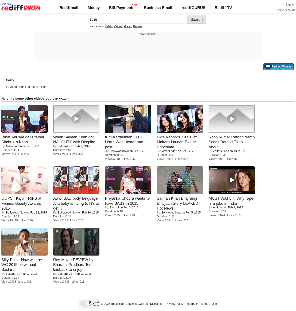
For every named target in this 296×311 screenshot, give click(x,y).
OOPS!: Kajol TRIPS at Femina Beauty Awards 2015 (21, 203)
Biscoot (114, 207)
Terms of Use (208, 304)
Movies (128, 26)
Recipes (137, 26)
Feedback (192, 304)
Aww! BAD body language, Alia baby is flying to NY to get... (76, 203)
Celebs (109, 26)
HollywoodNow (119, 151)
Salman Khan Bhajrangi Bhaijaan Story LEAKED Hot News (177, 203)
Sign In (290, 4)
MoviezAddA (14, 146)
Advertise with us (137, 304)
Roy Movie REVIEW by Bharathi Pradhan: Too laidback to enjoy (73, 265)
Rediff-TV (223, 8)
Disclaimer (156, 304)
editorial (218, 151)
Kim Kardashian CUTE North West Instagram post (124, 142)
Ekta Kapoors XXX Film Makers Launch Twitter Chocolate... (177, 142)
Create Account (285, 10)
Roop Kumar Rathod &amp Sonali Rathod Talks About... (232, 142)
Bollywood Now (16, 212)
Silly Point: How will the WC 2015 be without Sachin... (21, 265)
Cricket (118, 26)
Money (94, 8)
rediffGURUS (193, 8)
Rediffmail (68, 8)
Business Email (158, 8)
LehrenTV (64, 146)
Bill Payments (121, 8)
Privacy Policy (174, 304)
